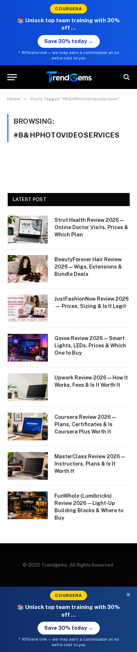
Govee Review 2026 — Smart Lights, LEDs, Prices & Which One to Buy (90, 345)
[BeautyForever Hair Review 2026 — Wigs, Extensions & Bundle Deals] (28, 269)
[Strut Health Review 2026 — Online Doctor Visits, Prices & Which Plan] (28, 229)
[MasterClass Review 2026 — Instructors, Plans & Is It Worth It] (28, 466)
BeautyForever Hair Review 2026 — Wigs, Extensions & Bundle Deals (88, 266)
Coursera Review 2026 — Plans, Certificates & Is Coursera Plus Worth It (85, 424)
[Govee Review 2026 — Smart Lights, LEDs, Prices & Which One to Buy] (28, 348)
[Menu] (12, 77)
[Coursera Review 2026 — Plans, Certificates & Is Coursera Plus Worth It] (28, 426)
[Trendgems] (69, 77)
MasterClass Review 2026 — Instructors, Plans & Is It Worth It (89, 464)
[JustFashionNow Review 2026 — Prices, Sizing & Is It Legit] (28, 308)
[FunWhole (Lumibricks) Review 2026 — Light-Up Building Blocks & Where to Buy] (28, 505)
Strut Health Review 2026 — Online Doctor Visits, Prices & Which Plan (91, 227)
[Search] (126, 77)
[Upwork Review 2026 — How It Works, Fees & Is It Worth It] (28, 387)
